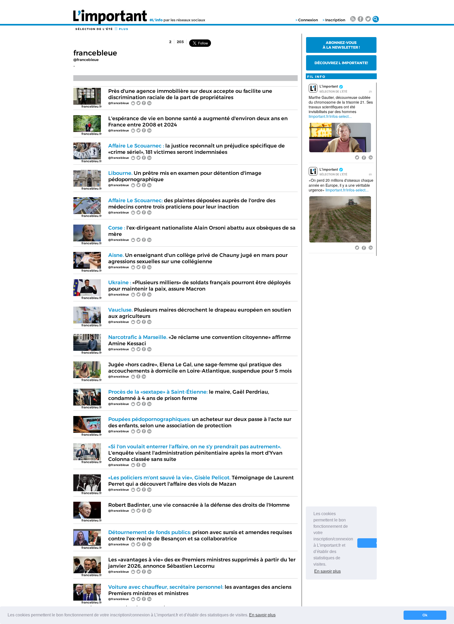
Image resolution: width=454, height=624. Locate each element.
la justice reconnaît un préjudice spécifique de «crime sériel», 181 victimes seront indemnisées (196, 149)
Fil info (316, 77)
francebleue (95, 52)
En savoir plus (262, 615)
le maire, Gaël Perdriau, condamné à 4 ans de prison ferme (188, 395)
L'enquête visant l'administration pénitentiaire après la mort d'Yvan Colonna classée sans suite (195, 452)
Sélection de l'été (94, 29)
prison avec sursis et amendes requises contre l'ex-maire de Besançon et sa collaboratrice (200, 535)
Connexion (308, 20)
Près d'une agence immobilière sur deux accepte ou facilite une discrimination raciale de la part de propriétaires (190, 94)
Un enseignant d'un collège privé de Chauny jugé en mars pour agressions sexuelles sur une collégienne (198, 258)
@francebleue (86, 59)
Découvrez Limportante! (341, 62)
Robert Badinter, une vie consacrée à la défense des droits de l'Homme (199, 505)
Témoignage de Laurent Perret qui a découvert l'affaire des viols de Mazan (201, 480)
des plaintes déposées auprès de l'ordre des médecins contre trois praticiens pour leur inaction (191, 203)
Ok (424, 615)
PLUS (123, 29)
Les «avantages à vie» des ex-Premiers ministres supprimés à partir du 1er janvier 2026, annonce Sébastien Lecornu (202, 562)
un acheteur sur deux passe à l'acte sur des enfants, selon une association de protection (199, 422)
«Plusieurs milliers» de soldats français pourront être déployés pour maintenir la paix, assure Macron (199, 285)
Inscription (335, 20)
